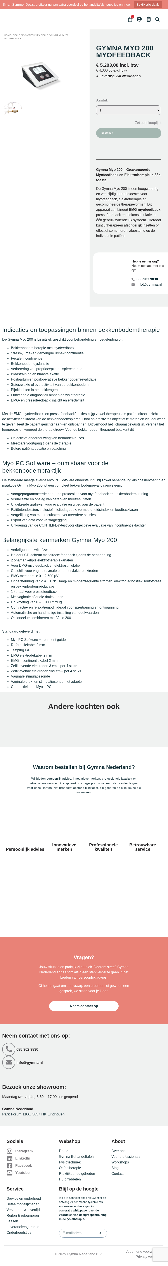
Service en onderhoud (24, 1198)
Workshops (120, 1162)
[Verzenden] (100, 1233)
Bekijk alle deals (148, 4)
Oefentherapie (70, 1168)
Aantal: (102, 100)
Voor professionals (125, 1156)
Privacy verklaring (149, 1257)
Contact (117, 1173)
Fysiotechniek (70, 1162)
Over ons (118, 1151)
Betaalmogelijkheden (23, 1204)
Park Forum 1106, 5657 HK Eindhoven (33, 1114)
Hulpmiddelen (70, 1179)
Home (7, 35)
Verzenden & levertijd (23, 1210)
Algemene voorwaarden (144, 1251)
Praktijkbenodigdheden (77, 1173)
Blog (115, 1168)
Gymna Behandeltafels (76, 1156)
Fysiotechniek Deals (35, 35)
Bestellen (107, 133)
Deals (16, 35)
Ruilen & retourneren (23, 1215)
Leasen (12, 1221)
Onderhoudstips (19, 1232)
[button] (157, 19)
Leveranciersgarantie (23, 1227)
